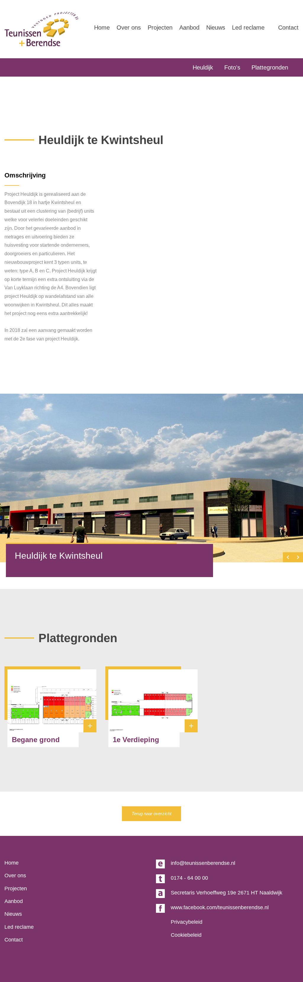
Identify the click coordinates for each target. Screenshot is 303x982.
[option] (151, 478)
